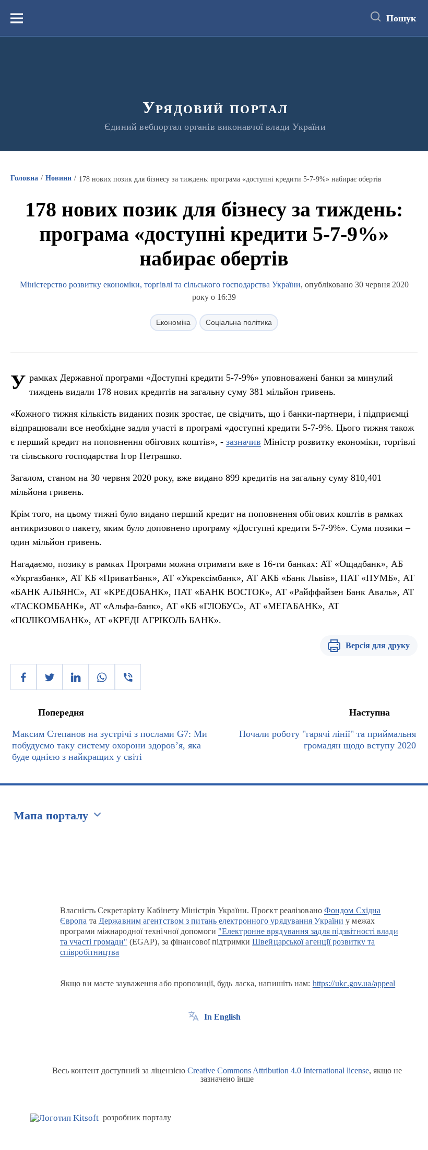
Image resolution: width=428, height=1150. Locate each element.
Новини (58, 178)
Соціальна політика (239, 322)
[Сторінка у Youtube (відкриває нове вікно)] (232, 1040)
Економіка (173, 322)
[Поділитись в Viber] (127, 676)
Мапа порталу (51, 815)
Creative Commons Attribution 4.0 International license (278, 1070)
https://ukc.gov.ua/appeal (354, 983)
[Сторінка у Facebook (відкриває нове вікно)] (193, 1040)
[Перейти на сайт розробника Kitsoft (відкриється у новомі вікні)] (64, 1117)
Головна (24, 178)
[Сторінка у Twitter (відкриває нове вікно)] (213, 1040)
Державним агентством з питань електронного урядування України (221, 920)
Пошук (401, 18)
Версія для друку (378, 645)
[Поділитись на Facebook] (23, 676)
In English (222, 1016)
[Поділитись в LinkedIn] (75, 676)
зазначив (243, 442)
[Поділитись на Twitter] (49, 676)
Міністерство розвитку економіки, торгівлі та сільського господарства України (160, 284)
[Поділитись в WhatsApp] (101, 676)
